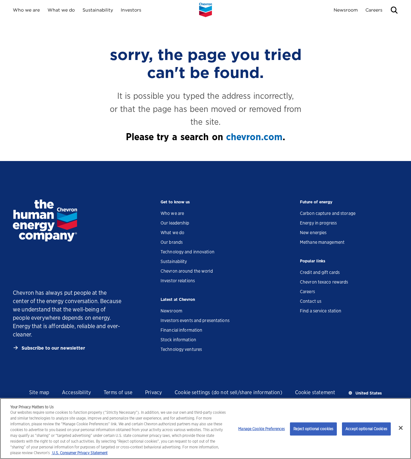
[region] (205, 428)
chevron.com (254, 136)
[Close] (401, 428)
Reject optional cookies (313, 428)
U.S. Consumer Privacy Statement (79, 452)
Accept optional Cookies (366, 428)
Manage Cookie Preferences (261, 428)
